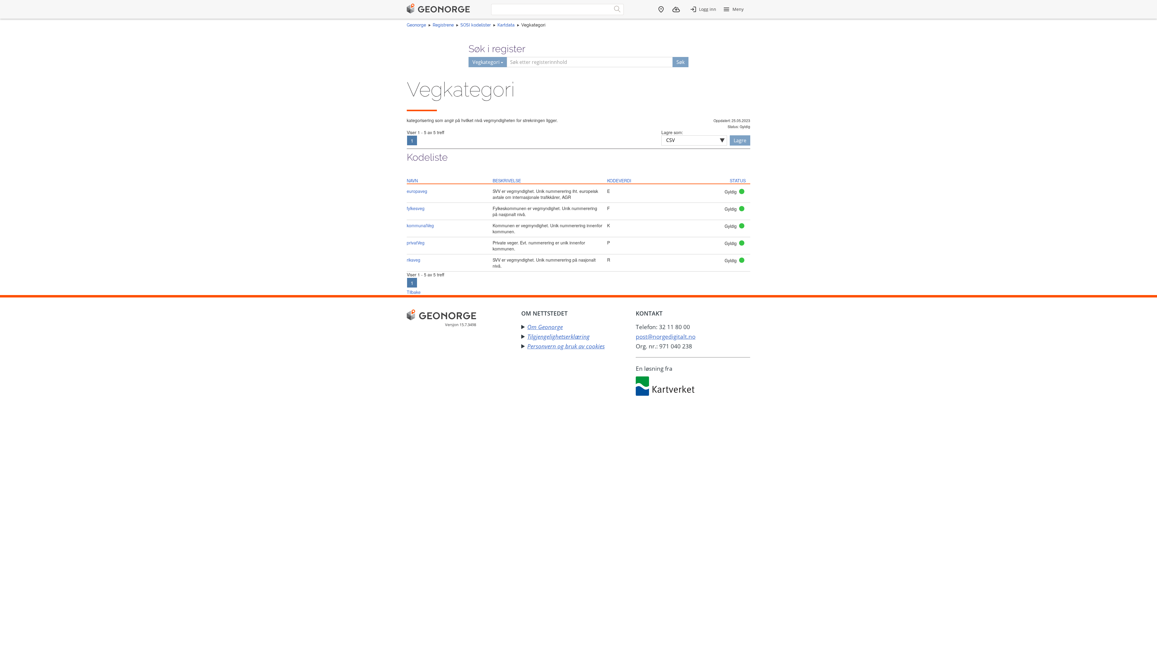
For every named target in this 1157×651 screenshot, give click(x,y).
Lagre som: (672, 132)
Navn (412, 181)
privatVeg (416, 243)
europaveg (417, 191)
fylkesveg (416, 208)
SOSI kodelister (475, 25)
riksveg (413, 260)
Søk (680, 62)
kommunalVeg (420, 225)
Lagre (740, 140)
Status (738, 181)
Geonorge (416, 25)
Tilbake (414, 292)
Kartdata (506, 25)
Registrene (443, 25)
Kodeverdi (619, 181)
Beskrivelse (507, 181)
